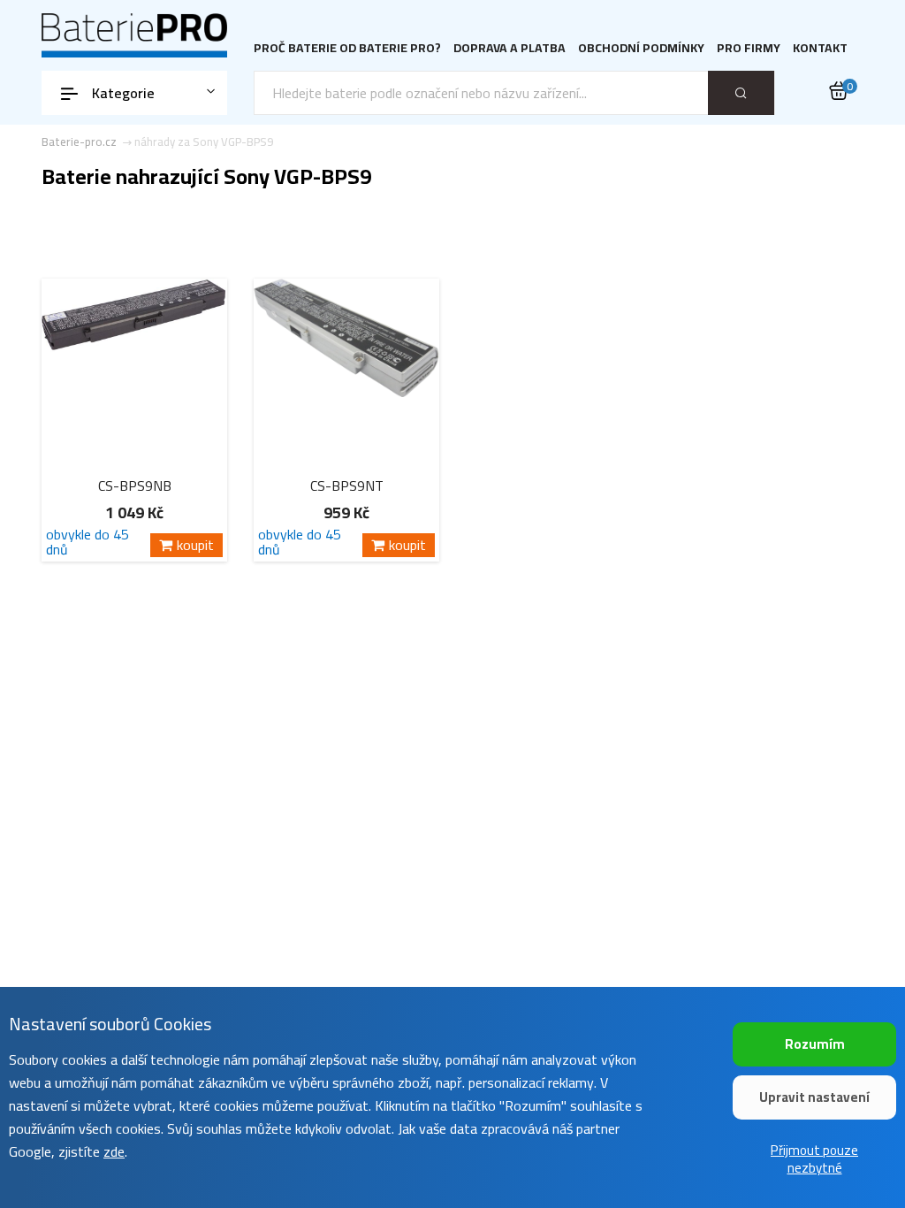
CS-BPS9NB (134, 485)
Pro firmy (748, 48)
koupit (195, 545)
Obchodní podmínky (641, 48)
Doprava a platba (509, 48)
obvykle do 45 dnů (87, 542)
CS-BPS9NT (347, 485)
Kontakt (820, 48)
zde (114, 1151)
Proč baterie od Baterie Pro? (347, 48)
